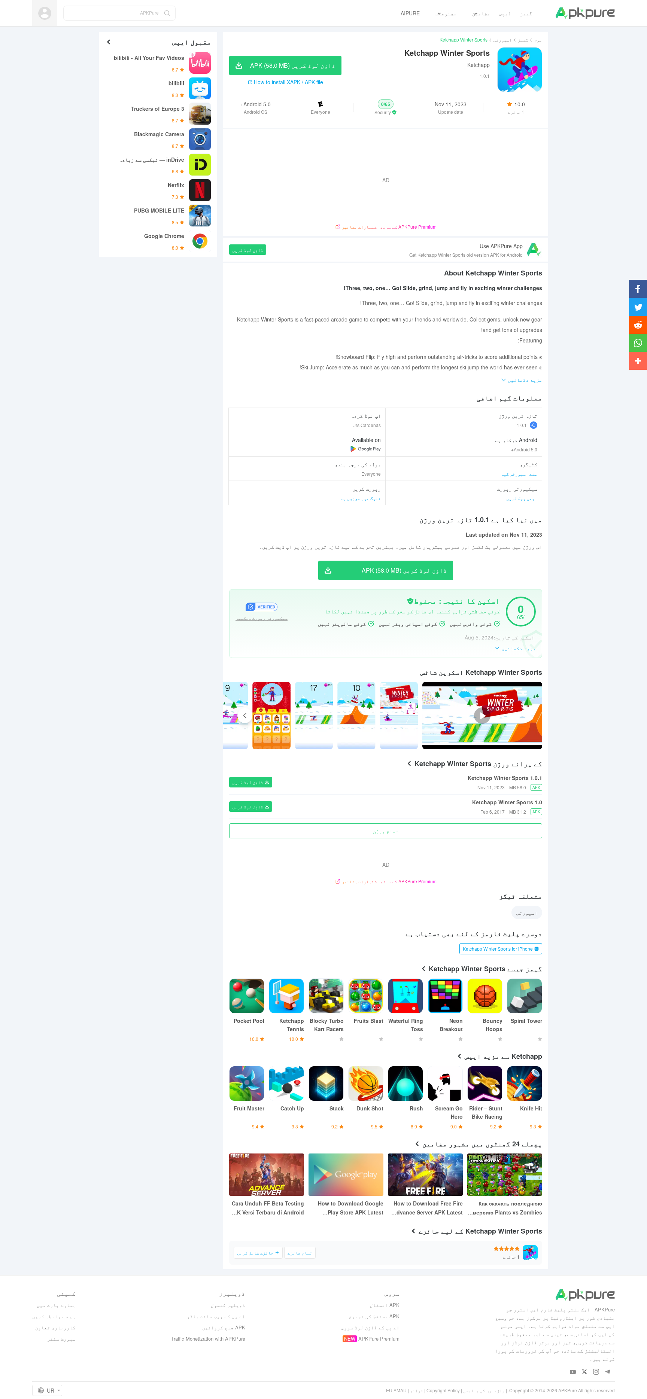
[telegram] (608, 1372)
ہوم (538, 39)
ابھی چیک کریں (521, 498)
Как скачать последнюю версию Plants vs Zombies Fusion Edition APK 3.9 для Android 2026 (507, 1208)
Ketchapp (478, 64)
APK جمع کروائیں (223, 1327)
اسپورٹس (502, 39)
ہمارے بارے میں (56, 1304)
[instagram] (596, 1372)
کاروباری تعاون (55, 1327)
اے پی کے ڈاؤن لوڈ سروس (370, 1327)
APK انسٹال (385, 1304)
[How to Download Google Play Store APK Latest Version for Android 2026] (346, 1174)
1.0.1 (522, 425)
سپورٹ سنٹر (61, 1338)
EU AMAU (396, 1390)
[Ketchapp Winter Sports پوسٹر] (399, 715)
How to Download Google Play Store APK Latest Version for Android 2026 (350, 1208)
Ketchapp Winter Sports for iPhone (498, 948)
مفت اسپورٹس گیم (519, 473)
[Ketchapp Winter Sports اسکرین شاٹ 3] (271, 715)
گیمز (523, 39)
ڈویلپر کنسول (228, 1304)
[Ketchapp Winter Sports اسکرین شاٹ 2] (314, 715)
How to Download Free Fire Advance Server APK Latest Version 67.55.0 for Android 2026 (428, 1208)
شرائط (416, 1390)
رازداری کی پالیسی (484, 1390)
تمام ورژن (385, 831)
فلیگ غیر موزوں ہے (361, 498)
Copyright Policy (443, 1390)
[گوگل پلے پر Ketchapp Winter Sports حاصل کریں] (365, 449)
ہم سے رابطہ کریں (54, 1316)
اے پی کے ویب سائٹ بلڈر (216, 1316)
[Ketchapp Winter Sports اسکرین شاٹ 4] (229, 715)
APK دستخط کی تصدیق (374, 1316)
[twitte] (584, 1372)
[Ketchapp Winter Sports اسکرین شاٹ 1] (356, 715)
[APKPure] (585, 13)
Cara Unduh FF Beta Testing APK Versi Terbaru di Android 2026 (267, 1208)
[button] (385, 107)
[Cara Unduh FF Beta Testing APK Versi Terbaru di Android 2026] (266, 1174)
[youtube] (573, 1372)
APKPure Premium (379, 1338)
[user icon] (44, 13)
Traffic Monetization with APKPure (208, 1338)
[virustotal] (410, 601)
